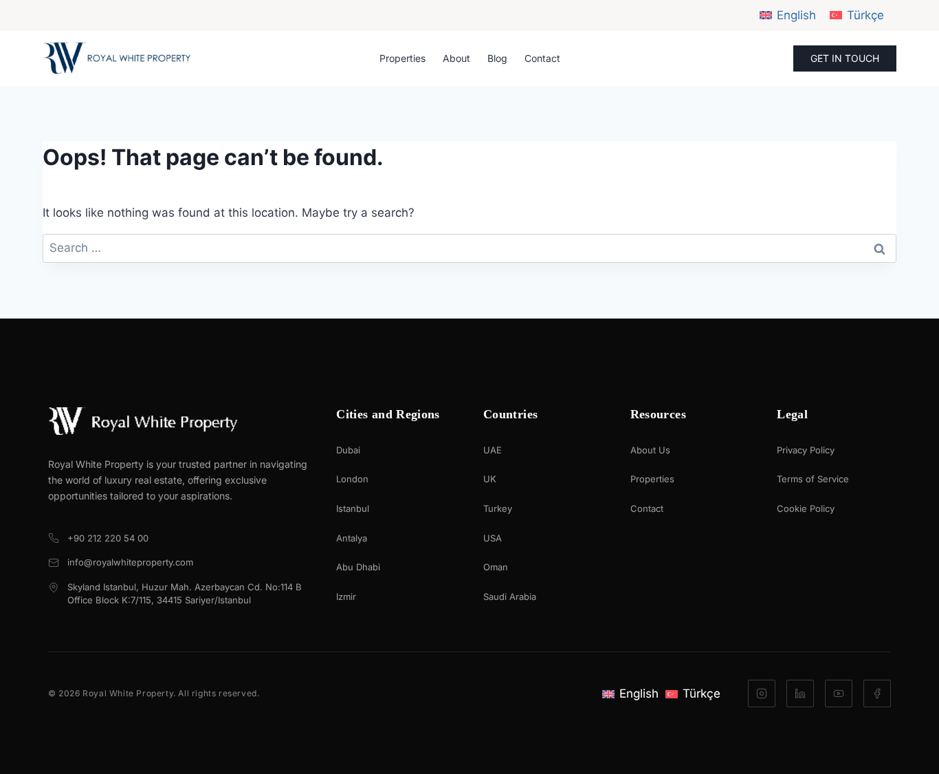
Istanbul (352, 508)
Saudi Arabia (509, 596)
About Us (650, 449)
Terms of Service (813, 478)
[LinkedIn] (800, 693)
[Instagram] (761, 693)
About (456, 58)
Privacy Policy (806, 449)
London (352, 478)
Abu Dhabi (358, 566)
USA (492, 538)
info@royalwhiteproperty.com (130, 562)
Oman (495, 566)
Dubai (348, 449)
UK (489, 478)
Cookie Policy (806, 508)
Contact (542, 58)
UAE (492, 449)
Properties (402, 58)
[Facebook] (877, 693)
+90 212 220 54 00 (107, 538)
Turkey (497, 508)
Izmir (346, 596)
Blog (497, 58)
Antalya (351, 538)
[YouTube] (838, 693)
